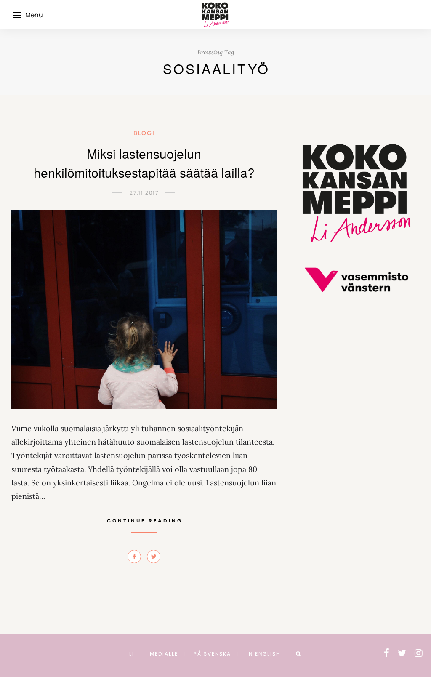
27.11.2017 (144, 192)
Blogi (144, 133)
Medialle (164, 653)
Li (131, 653)
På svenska (212, 653)
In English (263, 653)
